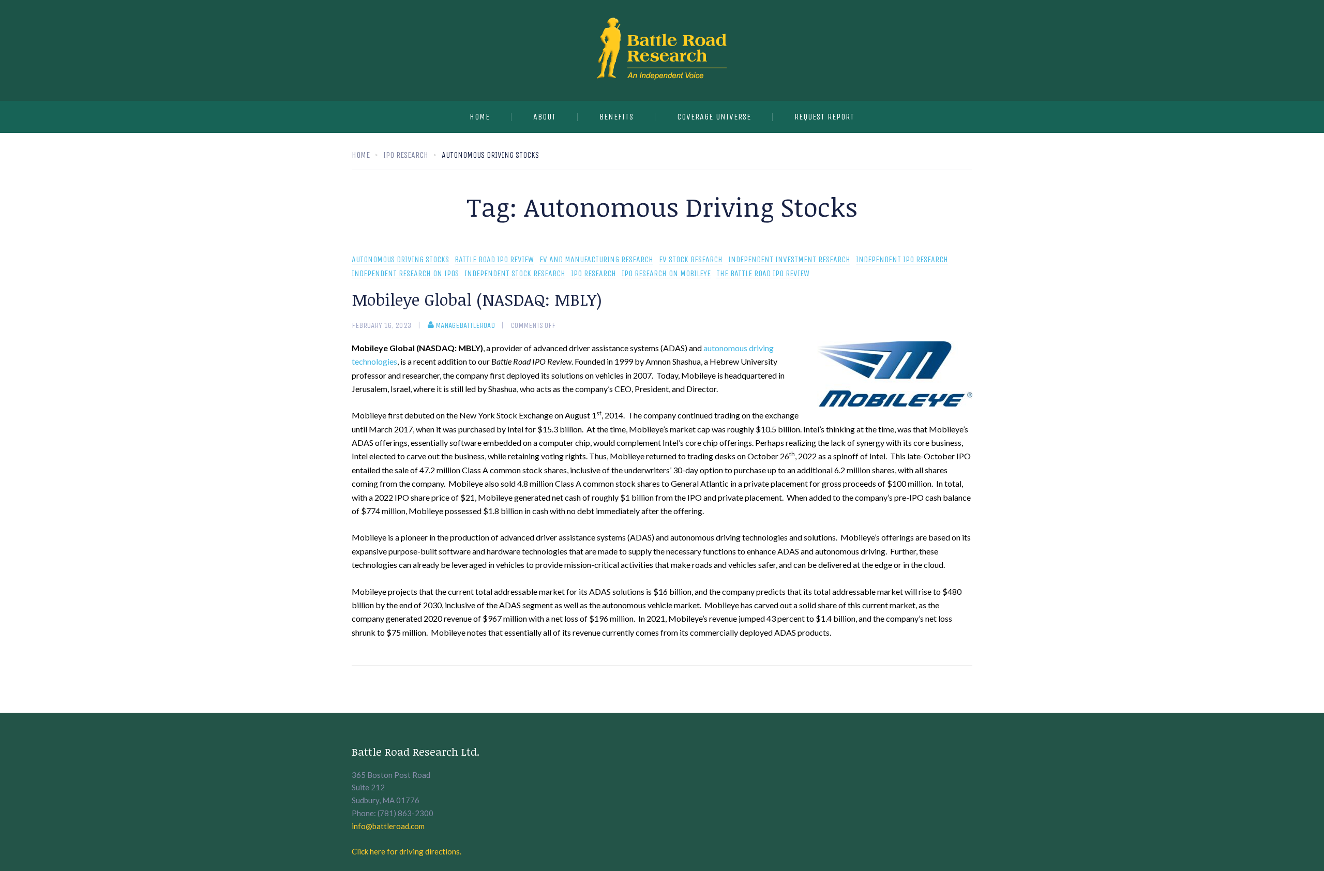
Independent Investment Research (789, 260)
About (544, 117)
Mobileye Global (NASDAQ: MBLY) (477, 299)
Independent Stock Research (514, 273)
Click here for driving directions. (406, 851)
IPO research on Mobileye (666, 273)
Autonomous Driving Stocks (400, 260)
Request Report (824, 117)
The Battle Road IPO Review (762, 273)
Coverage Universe (714, 117)
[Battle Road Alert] (662, 50)
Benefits (616, 117)
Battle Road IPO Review (494, 260)
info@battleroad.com (388, 826)
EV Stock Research (691, 260)
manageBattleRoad (465, 325)
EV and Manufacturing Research (596, 260)
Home (480, 117)
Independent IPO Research (902, 260)
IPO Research (593, 273)
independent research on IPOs (405, 273)
